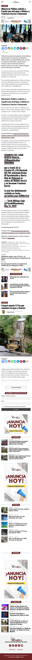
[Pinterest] (21, 48)
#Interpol (15, 178)
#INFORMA (9, 162)
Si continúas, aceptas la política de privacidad (14, 406)
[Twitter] (6, 48)
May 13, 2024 (10, 206)
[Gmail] (27, 48)
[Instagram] (9, 48)
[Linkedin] (18, 48)
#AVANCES (9, 155)
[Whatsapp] (12, 48)
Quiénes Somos (12, 649)
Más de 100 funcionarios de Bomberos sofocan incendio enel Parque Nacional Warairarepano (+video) (15, 135)
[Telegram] (15, 48)
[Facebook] (2, 48)
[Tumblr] (24, 48)
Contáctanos (20, 649)
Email (2, 401)
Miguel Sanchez (11, 312)
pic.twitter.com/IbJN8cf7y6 (16, 195)
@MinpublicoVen (12, 160)
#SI (5, 173)
